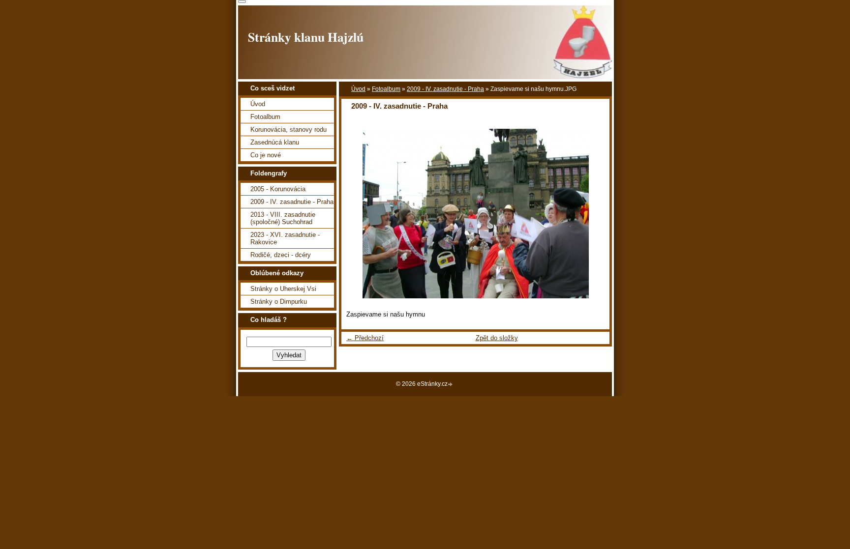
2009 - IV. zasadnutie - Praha (445, 89)
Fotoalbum (386, 89)
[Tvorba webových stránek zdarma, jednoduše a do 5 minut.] (451, 384)
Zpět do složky (497, 338)
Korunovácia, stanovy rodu (288, 129)
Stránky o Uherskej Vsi (283, 288)
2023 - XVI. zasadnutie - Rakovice (285, 238)
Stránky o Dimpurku (278, 301)
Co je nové (265, 155)
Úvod (358, 89)
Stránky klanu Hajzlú (306, 37)
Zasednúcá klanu (274, 142)
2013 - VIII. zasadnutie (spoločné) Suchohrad (282, 218)
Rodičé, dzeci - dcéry (280, 255)
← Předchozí (365, 338)
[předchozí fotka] (357, 213)
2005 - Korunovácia (277, 189)
